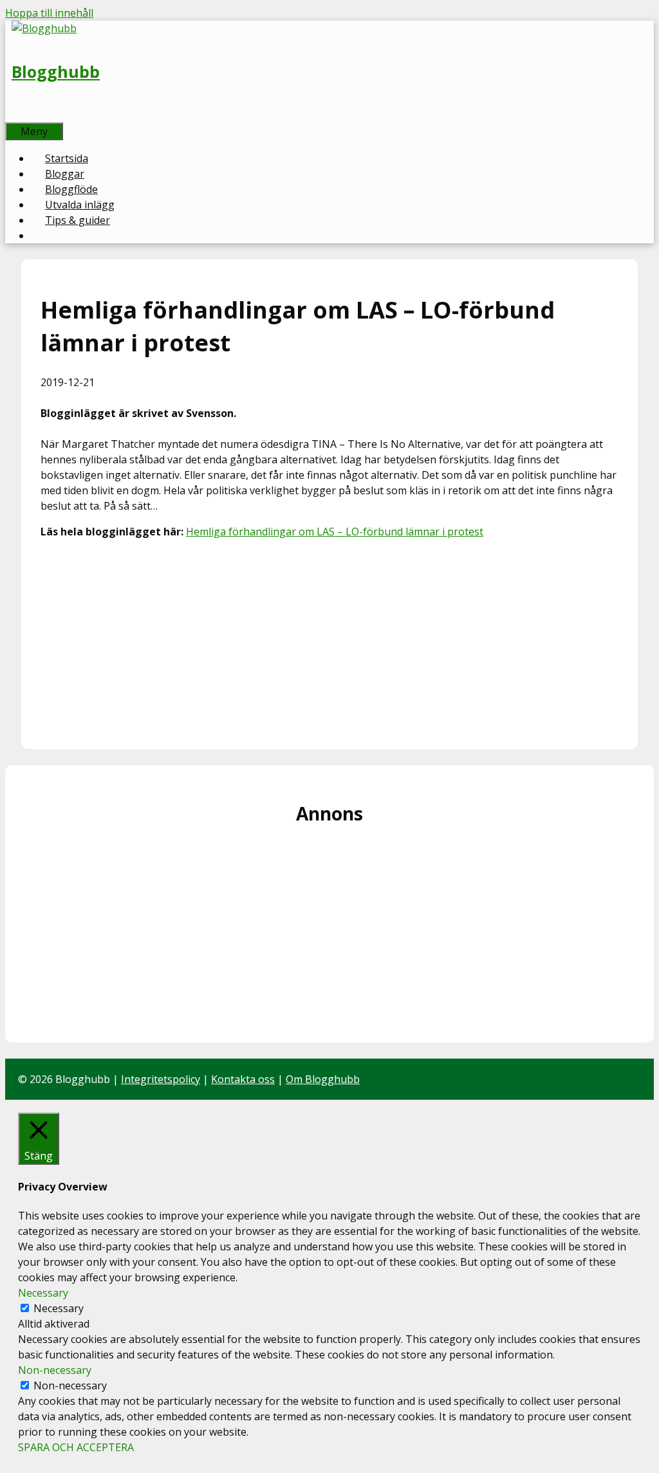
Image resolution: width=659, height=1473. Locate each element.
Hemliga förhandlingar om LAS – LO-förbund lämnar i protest (334, 531)
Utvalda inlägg (80, 205)
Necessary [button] (43, 1293)
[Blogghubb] (44, 28)
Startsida (66, 158)
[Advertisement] (329, 640)
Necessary (58, 1308)
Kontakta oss (243, 1079)
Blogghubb (56, 71)
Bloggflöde (71, 189)
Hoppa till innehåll (49, 13)
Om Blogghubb (323, 1079)
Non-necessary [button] (54, 1370)
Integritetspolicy (160, 1079)
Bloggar (64, 174)
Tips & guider (77, 220)
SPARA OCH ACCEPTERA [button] (76, 1447)
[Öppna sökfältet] (19, 114)
